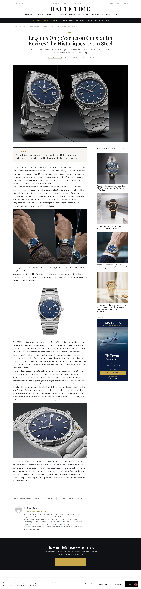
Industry (62, 14)
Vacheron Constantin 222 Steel (71, 498)
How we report (88, 60)
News (25, 26)
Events (72, 14)
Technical (50, 14)
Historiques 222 (65, 187)
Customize (103, 584)
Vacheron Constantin (22, 498)
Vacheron (73, 494)
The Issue (95, 14)
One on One (83, 14)
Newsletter (115, 3)
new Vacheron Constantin (54, 494)
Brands (40, 14)
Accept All (131, 584)
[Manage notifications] (136, 584)
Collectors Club (109, 14)
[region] (70, 583)
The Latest (28, 14)
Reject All (117, 584)
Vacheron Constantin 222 (45, 498)
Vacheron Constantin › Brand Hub (27, 494)
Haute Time (17, 26)
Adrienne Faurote (55, 57)
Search (125, 3)
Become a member (70, 562)
